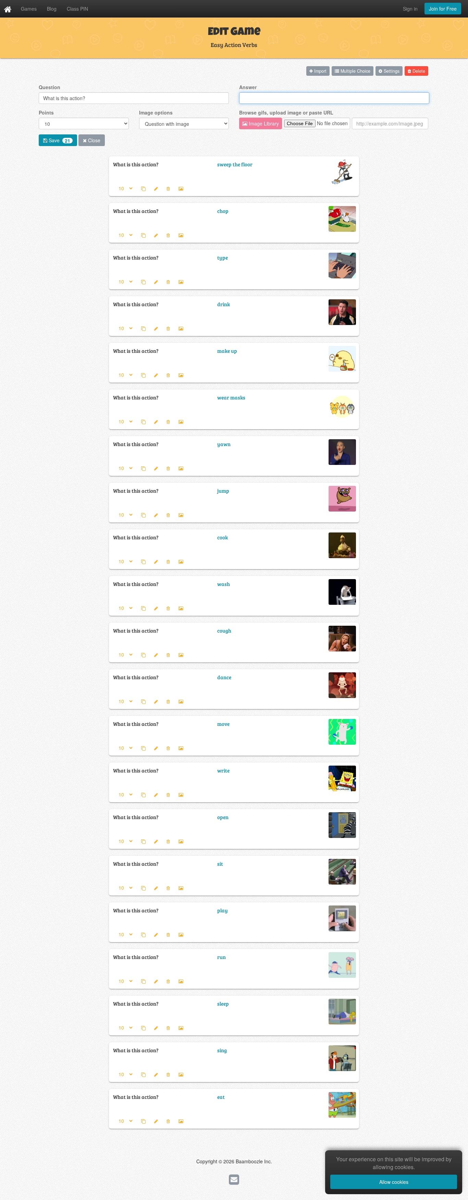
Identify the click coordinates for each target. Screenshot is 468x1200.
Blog (52, 8)
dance (224, 677)
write (223, 770)
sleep (223, 1003)
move (223, 723)
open (223, 816)
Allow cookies (393, 1181)
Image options (156, 112)
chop (223, 210)
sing (222, 1050)
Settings (390, 71)
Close (93, 140)
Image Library (263, 123)
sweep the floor (235, 164)
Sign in (410, 8)
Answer (248, 87)
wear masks (231, 397)
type (222, 257)
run (221, 956)
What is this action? (136, 164)
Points (46, 112)
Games (29, 8)
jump (223, 490)
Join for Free (443, 8)
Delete (418, 71)
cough (224, 630)
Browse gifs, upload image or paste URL (286, 112)
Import (320, 71)
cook (222, 537)
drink (223, 304)
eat (221, 1096)
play (222, 910)
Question (49, 87)
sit (220, 863)
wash (223, 583)
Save (58, 140)
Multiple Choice (354, 71)
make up (227, 350)
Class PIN (77, 8)
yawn (224, 443)
